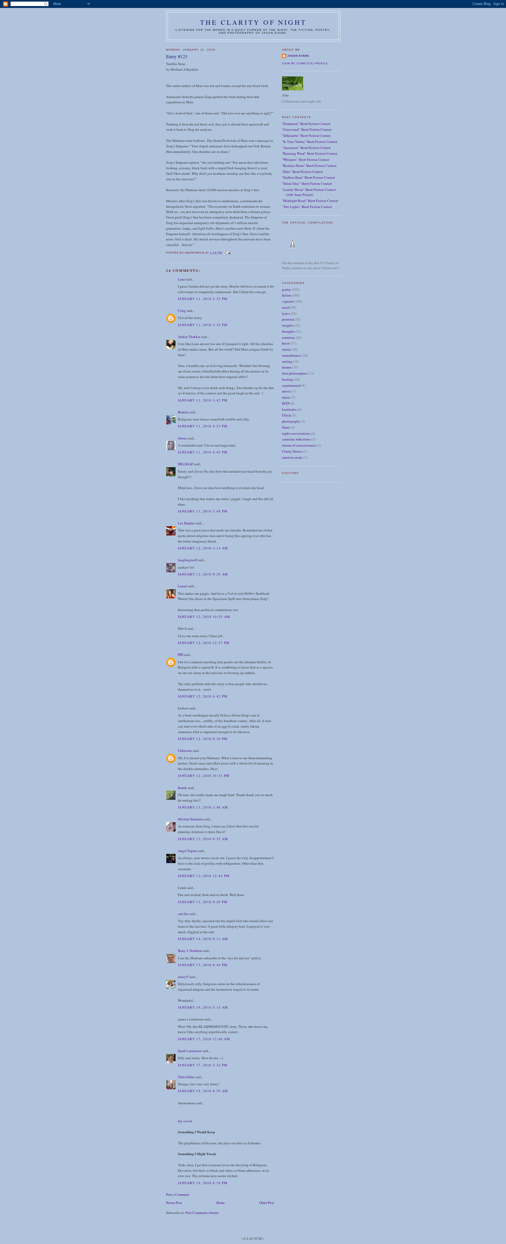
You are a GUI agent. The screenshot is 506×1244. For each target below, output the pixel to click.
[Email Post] (227, 252)
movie (286, 391)
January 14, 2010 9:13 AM (203, 938)
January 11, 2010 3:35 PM (202, 324)
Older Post (266, 1202)
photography (291, 421)
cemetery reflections (296, 439)
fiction (286, 295)
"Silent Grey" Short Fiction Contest (307, 183)
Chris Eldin (186, 1076)
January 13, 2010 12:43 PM (204, 875)
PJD (180, 654)
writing (287, 361)
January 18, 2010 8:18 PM (202, 1182)
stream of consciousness (299, 445)
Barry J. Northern (190, 950)
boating (287, 379)
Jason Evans (298, 55)
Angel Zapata (187, 850)
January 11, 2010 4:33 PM (202, 426)
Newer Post (174, 1202)
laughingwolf (187, 560)
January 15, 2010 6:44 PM (202, 964)
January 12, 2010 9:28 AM (203, 574)
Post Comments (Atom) (202, 1212)
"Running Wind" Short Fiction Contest (309, 153)
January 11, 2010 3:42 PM (202, 400)
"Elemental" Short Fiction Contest (306, 123)
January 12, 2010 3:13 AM (203, 548)
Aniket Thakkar (189, 336)
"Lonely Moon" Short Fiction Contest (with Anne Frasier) (309, 192)
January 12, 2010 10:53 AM (204, 616)
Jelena (182, 438)
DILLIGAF (185, 464)
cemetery (288, 337)
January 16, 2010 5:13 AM (203, 1007)
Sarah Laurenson (190, 1050)
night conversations (296, 433)
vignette (288, 301)
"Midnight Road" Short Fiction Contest (310, 200)
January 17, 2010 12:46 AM (204, 1039)
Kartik (182, 787)
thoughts (288, 331)
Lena (181, 279)
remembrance (291, 355)
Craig (182, 310)
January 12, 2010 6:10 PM (202, 738)
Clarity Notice (292, 451)
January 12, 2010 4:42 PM (202, 696)
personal (288, 319)
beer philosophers (294, 373)
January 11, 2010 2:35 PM (202, 298)
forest (286, 343)
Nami (286, 427)
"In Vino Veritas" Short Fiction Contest (309, 141)
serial (286, 307)
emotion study (292, 457)
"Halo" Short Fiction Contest (302, 171)
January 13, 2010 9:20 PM (202, 901)
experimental (291, 385)
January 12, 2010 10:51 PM (204, 775)
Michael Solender (190, 819)
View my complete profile (305, 63)
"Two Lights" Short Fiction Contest (307, 206)
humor (286, 367)
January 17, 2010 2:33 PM (202, 1065)
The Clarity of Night (253, 22)
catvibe (183, 913)
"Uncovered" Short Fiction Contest (307, 129)
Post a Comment (177, 1194)
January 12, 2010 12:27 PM (204, 642)
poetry (286, 289)
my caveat (185, 1121)
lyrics (286, 313)
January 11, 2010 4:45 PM (202, 452)
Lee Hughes (186, 523)
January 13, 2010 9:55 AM (203, 838)
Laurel (182, 586)
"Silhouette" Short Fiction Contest (306, 135)
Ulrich (286, 415)
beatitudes (289, 409)
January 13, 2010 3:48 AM (203, 807)
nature (286, 349)
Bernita (183, 412)
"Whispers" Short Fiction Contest (305, 159)
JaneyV (183, 976)
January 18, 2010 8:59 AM (203, 1090)
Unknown (185, 750)
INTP (285, 403)
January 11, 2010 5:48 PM (202, 511)
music (286, 397)
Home (220, 1202)
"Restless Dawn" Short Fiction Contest (309, 165)
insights (287, 325)
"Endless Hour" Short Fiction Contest (308, 177)
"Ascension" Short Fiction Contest (306, 147)
